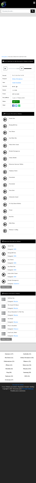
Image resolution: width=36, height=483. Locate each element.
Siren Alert (12, 190)
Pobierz (16, 101)
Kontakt (27, 386)
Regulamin (21, 386)
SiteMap (32, 386)
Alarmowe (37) (9, 354)
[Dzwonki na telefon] (3, 4)
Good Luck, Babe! (12, 332)
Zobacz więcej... (6, 287)
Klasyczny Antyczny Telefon (16, 164)
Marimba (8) (9, 368)
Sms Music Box (13, 138)
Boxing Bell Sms (13, 125)
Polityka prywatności (11, 386)
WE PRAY (10, 318)
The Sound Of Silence (13, 305)
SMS (15, 249)
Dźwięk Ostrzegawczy (14, 151)
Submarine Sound (13, 197)
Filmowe (16, 329)
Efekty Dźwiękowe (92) (27, 357)
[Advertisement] (18, 35)
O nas (3, 386)
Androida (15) (27, 354)
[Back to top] (33, 481)
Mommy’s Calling (13, 229)
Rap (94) (9, 372)
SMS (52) (27, 376)
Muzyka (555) (27, 368)
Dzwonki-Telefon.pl (27, 388)
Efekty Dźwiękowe (17, 79)
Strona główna (4, 56)
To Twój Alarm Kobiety (15, 203)
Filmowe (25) (27, 361)
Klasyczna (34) (27, 365)
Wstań (10, 210)
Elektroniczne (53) (9, 361)
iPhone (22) (9, 365)
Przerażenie (12, 184)
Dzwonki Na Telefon (18, 384)
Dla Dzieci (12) (9, 357)
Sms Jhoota (12, 131)
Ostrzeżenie (12, 177)
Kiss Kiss (11, 216)
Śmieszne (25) (9, 376)
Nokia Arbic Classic (14, 144)
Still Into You (11, 298)
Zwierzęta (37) (9, 380)
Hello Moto (12, 223)
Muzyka (16, 301)
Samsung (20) (27, 372)
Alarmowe (16, 283)
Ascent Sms (12, 118)
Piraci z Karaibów (12, 325)
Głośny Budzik (12, 157)
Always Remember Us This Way (16, 312)
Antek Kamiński (16, 82)
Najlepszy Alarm (13, 170)
